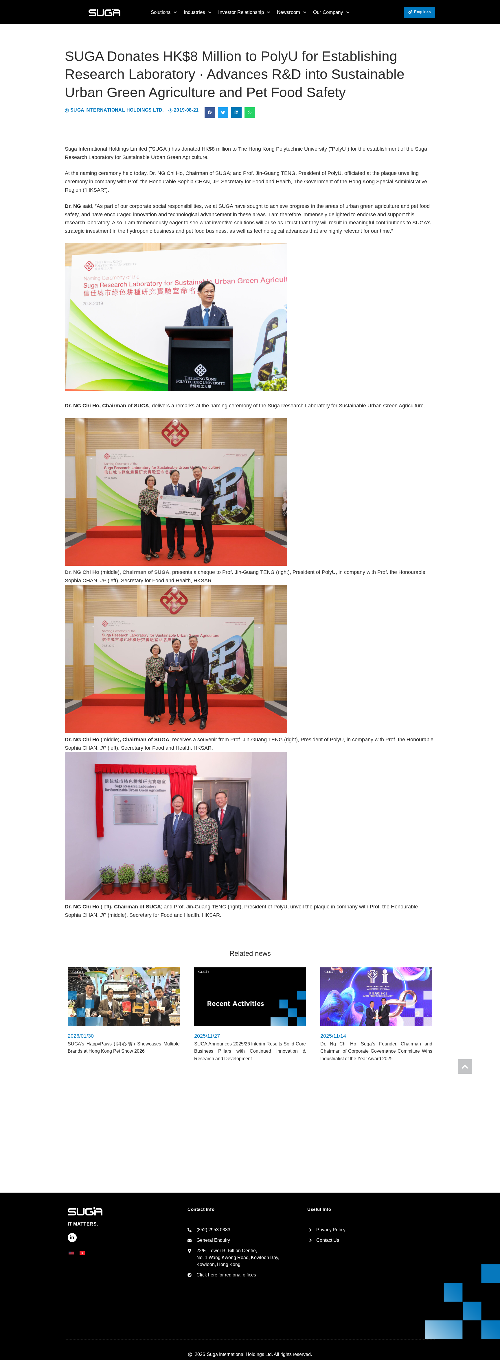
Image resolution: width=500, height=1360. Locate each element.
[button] (210, 112)
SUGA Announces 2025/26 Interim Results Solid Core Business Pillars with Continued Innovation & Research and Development (250, 1051)
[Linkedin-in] (72, 1237)
